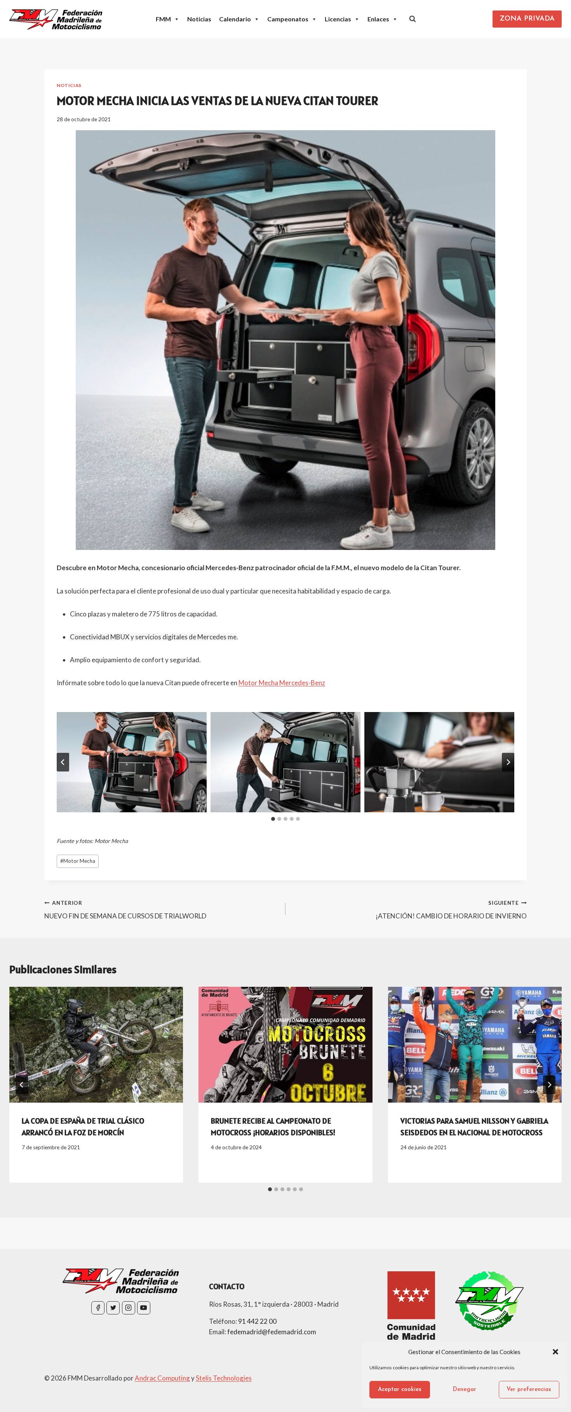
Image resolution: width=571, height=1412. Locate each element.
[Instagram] (128, 1307)
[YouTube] (143, 1307)
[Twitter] (113, 1307)
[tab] (273, 819)
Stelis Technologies (224, 1378)
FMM (163, 19)
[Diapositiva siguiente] (508, 762)
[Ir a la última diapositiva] (63, 762)
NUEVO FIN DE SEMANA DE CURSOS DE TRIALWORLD (125, 910)
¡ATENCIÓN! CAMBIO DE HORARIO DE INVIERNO (451, 910)
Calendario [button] (235, 19)
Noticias (199, 19)
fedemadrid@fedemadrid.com (271, 1332)
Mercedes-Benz (301, 683)
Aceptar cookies (399, 1390)
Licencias (338, 19)
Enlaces (378, 19)
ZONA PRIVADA (527, 19)
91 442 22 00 (257, 1321)
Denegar (464, 1390)
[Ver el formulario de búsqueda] (413, 19)
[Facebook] (97, 1307)
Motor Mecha (258, 683)
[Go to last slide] (22, 1084)
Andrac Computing (162, 1378)
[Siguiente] (549, 1084)
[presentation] (96, 1045)
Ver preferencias (529, 1390)
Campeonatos (287, 19)
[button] (555, 1352)
